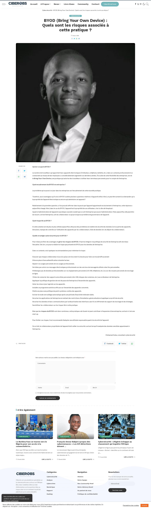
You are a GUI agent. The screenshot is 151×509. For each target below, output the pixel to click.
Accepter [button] (144, 505)
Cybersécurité (75, 16)
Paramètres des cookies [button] (131, 505)
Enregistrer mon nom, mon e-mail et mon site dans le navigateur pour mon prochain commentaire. (64, 393)
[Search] (147, 4)
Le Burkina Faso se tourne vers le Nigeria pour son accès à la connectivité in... (31, 444)
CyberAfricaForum (110, 4)
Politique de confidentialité (11, 501)
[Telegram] (24, 176)
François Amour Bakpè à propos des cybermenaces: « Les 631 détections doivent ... (74, 444)
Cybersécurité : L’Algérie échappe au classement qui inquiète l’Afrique (115, 443)
